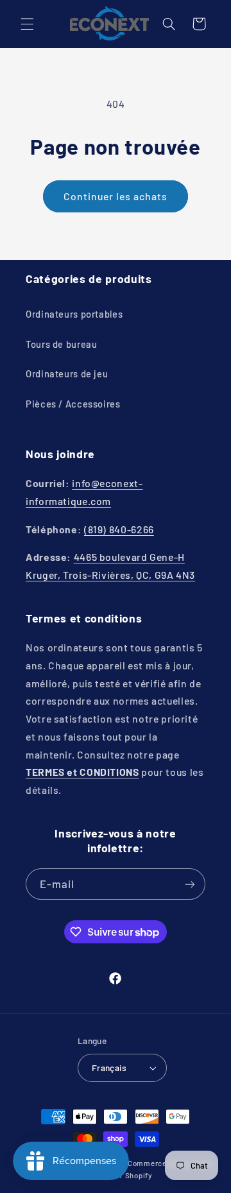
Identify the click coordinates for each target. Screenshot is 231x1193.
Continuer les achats (116, 196)
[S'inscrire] (190, 884)
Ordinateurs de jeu (67, 373)
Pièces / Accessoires (73, 403)
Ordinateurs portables (74, 314)
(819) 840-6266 (119, 529)
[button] (27, 24)
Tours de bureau (61, 344)
